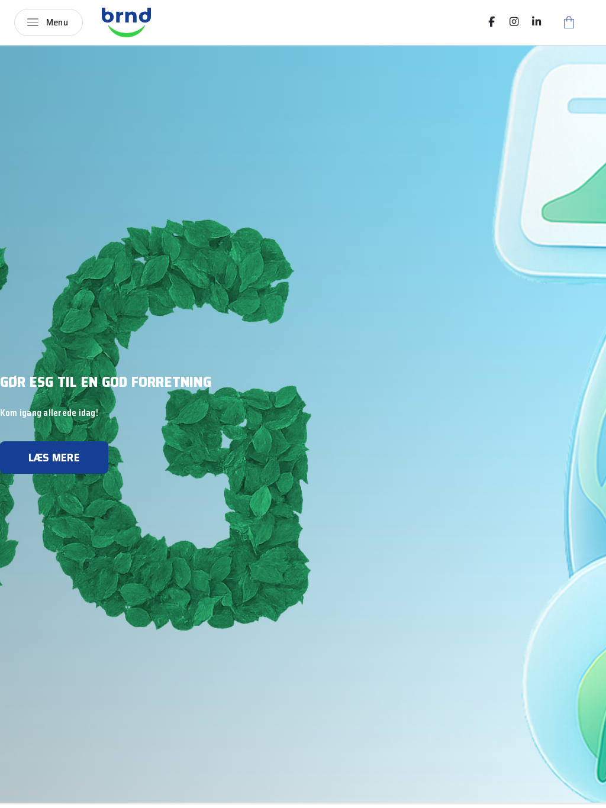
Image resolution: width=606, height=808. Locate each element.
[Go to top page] (585, 794)
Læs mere (54, 457)
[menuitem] (491, 22)
